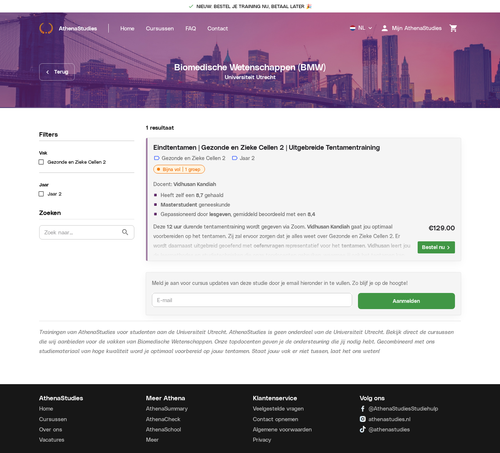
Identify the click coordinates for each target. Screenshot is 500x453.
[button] (86, 162)
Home (127, 28)
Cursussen (160, 28)
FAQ (191, 28)
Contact (218, 28)
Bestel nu (433, 247)
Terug (61, 71)
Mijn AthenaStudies (417, 28)
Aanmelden (406, 301)
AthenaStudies (78, 28)
